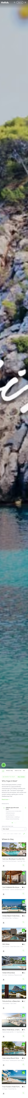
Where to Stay (9, 770)
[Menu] (25, 2)
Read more (5, 799)
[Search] (14, 2)
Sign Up (20, 2)
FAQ (24, 770)
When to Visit (18, 770)
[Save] (24, 854)
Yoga (3, 770)
